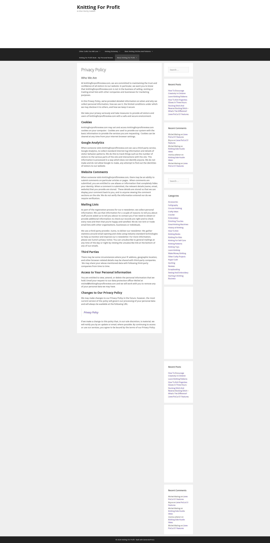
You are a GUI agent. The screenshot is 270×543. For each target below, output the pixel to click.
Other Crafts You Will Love (88, 51)
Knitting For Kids (175, 237)
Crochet (171, 214)
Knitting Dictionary (111, 51)
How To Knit (173, 231)
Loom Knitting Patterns (177, 96)
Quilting (171, 263)
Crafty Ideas (173, 211)
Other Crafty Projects (177, 256)
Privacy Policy (91, 312)
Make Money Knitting (177, 253)
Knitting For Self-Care (177, 240)
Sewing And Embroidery (178, 272)
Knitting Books (174, 234)
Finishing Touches (175, 221)
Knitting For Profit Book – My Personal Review (96, 58)
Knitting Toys (173, 247)
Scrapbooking (174, 269)
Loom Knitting (174, 250)
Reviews (171, 266)
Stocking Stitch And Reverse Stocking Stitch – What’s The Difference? (178, 108)
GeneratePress (148, 540)
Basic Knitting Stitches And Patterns (138, 51)
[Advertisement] (135, 32)
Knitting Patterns (175, 243)
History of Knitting (175, 227)
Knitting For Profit (98, 7)
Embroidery (173, 218)
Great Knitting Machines (178, 224)
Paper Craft (173, 259)
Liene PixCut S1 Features (178, 114)
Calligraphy (173, 205)
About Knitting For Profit (126, 58)
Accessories (173, 202)
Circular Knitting (175, 208)
